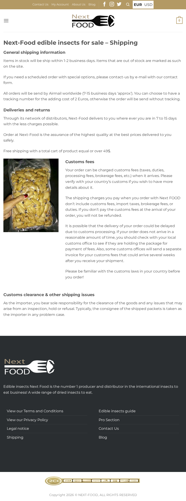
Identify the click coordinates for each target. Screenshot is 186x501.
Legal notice (18, 428)
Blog (91, 4)
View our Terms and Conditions (35, 411)
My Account (60, 4)
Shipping (15, 437)
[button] (6, 20)
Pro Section (109, 420)
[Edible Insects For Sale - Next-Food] (93, 20)
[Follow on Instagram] (112, 4)
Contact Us (40, 4)
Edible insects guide (117, 411)
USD (148, 4)
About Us (78, 4)
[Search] (128, 4)
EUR (138, 4)
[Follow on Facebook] (104, 4)
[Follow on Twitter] (119, 4)
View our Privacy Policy (27, 420)
